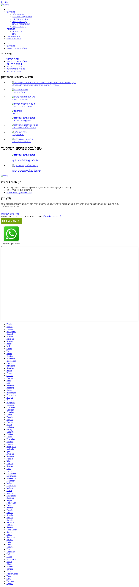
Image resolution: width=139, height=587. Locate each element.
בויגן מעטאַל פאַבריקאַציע (22, 99)
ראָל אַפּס (16, 113)
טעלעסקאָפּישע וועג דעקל (22, 120)
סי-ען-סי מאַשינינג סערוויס (22, 106)
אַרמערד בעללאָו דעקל (21, 141)
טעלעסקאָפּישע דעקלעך (22, 16)
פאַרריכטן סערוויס (19, 21)
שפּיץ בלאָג (14, 214)
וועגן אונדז (11, 29)
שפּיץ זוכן (5, 214)
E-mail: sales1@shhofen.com (19, 192)
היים (8, 9)
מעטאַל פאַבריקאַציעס (21, 24)
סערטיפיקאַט (17, 31)
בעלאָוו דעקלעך (18, 14)
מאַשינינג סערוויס (19, 26)
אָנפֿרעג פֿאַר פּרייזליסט (10, 206)
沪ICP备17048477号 (52, 216)
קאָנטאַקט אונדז (13, 36)
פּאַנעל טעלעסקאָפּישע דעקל (24, 127)
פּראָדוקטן (11, 12)
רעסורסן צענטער (14, 39)
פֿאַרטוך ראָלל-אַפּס (20, 19)
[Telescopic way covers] (24, 155)
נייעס (14, 34)
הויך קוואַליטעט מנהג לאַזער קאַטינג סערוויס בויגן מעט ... (35, 85)
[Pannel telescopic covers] (25, 165)
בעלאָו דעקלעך (18, 134)
